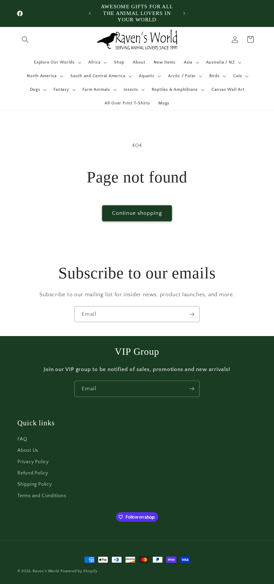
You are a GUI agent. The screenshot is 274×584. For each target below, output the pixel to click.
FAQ (22, 439)
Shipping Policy (34, 484)
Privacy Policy (33, 462)
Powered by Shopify (78, 571)
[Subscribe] (191, 314)
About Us (27, 450)
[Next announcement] (184, 13)
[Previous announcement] (90, 13)
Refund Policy (32, 473)
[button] (25, 39)
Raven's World (46, 571)
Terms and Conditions (41, 496)
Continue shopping (137, 213)
